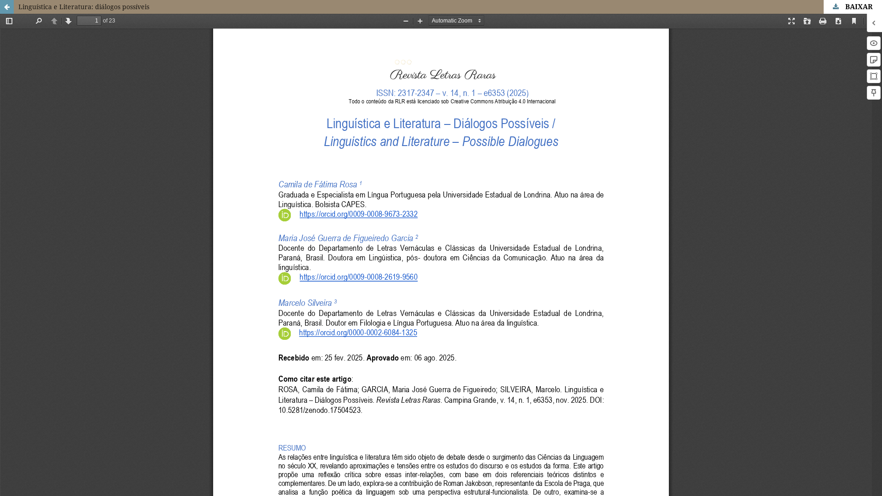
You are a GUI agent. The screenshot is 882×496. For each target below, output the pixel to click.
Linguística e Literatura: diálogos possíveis (83, 6)
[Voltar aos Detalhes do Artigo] (7, 7)
